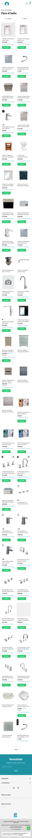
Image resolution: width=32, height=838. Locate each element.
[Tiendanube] (16, 829)
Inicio (2, 10)
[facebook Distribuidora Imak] (18, 788)
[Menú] (2, 3)
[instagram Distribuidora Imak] (14, 788)
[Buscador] (26, 3)
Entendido (20, 834)
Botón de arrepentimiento (16, 826)
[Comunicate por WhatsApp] (28, 828)
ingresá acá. (28, 825)
